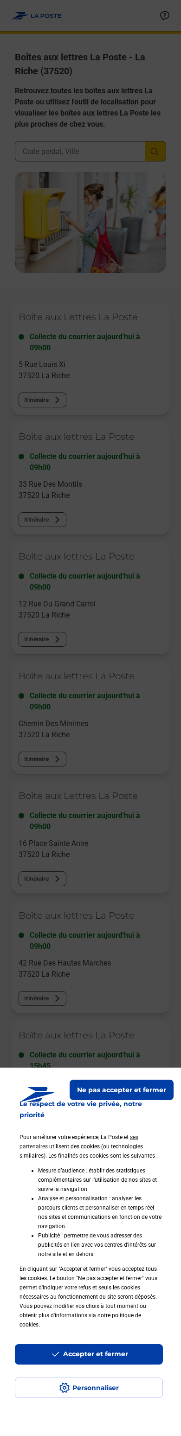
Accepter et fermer (95, 1354)
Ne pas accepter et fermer (121, 1090)
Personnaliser (95, 1388)
